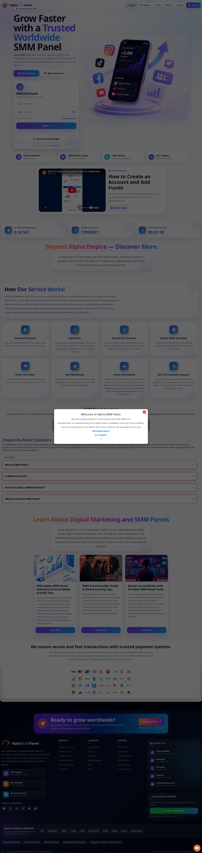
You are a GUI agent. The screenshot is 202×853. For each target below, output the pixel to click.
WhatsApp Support (101, 431)
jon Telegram (101, 435)
